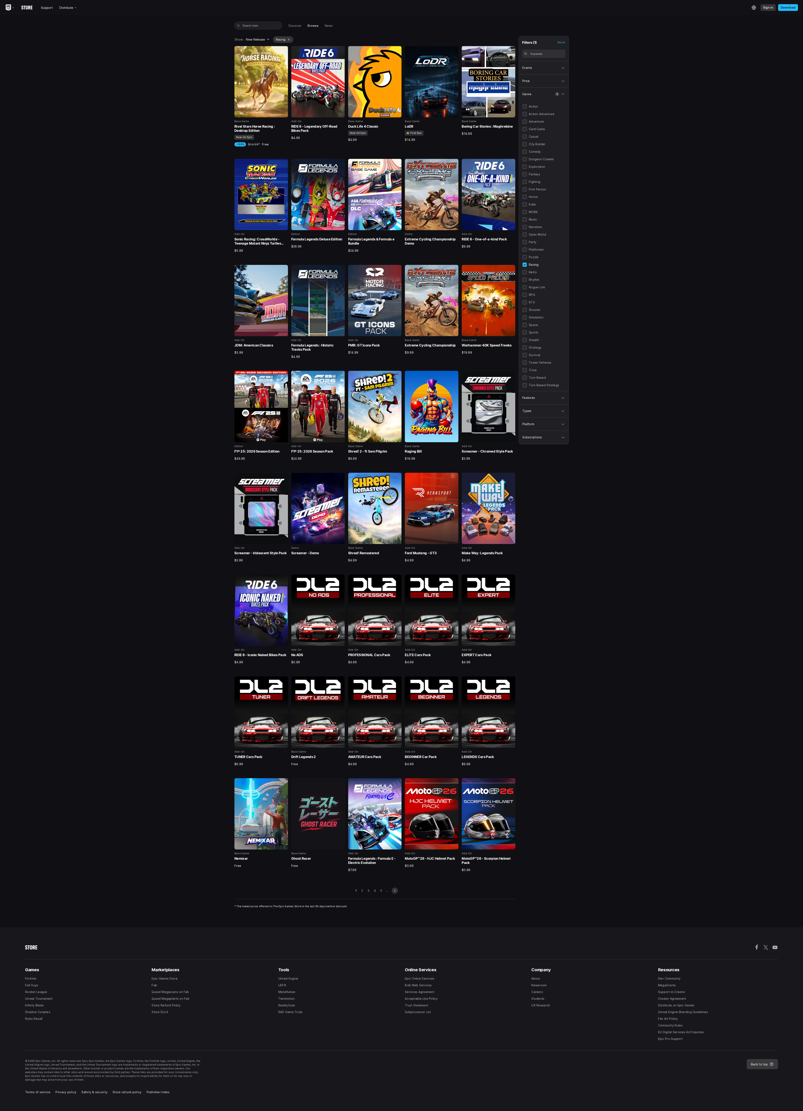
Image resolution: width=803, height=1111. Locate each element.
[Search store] (238, 25)
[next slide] (395, 891)
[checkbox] (525, 106)
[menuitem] (294, 25)
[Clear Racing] (288, 39)
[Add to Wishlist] (283, 50)
